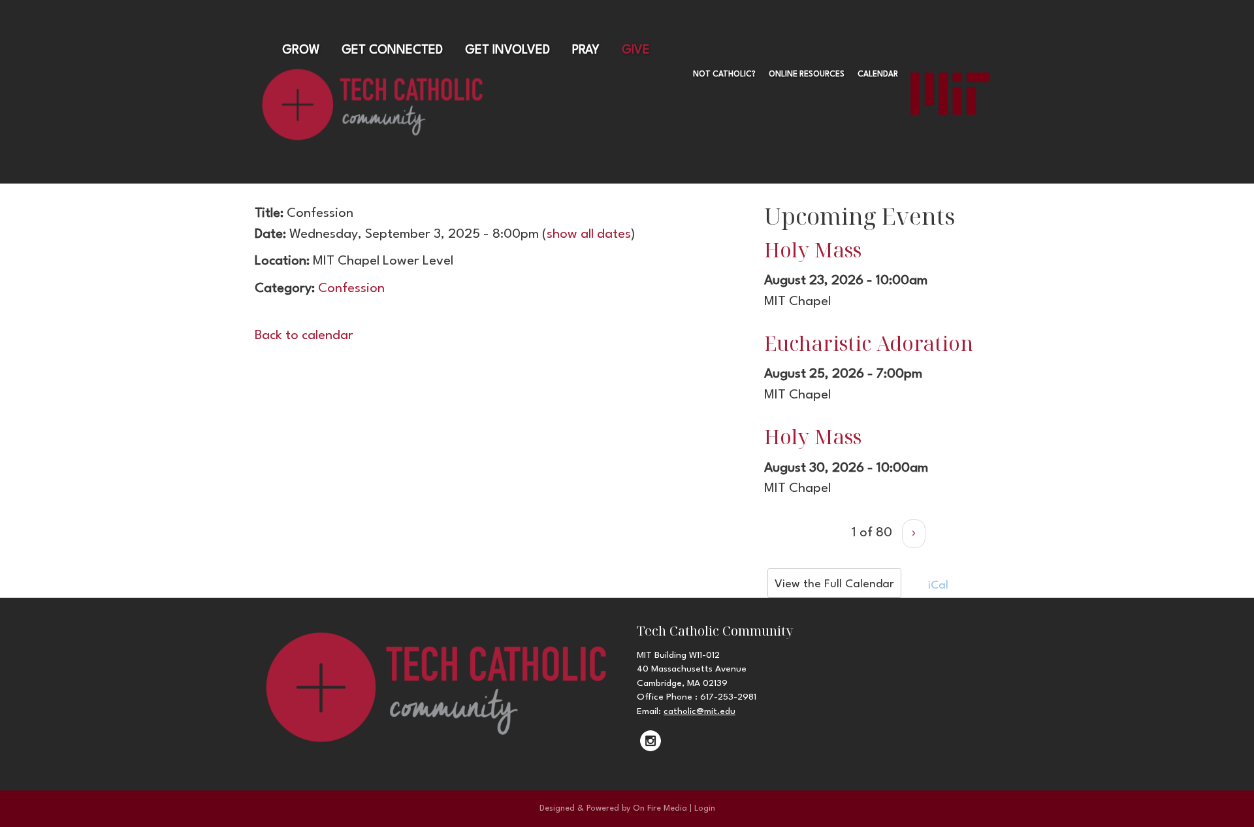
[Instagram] (650, 740)
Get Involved (507, 50)
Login (704, 808)
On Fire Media (660, 808)
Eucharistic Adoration (868, 343)
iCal (936, 585)
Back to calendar (304, 335)
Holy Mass (812, 249)
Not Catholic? (724, 74)
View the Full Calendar (834, 584)
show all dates (589, 234)
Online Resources (806, 74)
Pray (586, 50)
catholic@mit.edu (699, 711)
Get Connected (392, 50)
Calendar (878, 74)
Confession (351, 288)
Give (636, 50)
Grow (300, 50)
